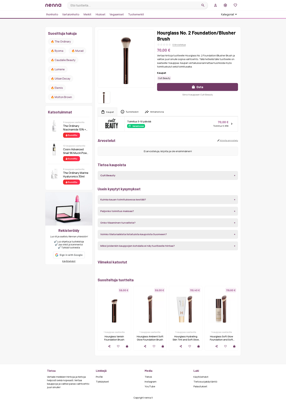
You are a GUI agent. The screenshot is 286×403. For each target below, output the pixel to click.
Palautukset (200, 386)
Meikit (87, 14)
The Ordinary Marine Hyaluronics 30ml (75, 174)
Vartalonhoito (70, 14)
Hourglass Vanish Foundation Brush (114, 338)
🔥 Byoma (57, 51)
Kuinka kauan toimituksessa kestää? (123, 199)
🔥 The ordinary (61, 41)
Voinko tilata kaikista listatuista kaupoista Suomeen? (133, 234)
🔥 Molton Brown (61, 97)
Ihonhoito (52, 14)
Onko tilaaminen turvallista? (118, 222)
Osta (199, 87)
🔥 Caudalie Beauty (63, 60)
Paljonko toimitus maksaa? (117, 211)
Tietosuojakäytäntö (205, 381)
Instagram (150, 381)
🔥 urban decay (60, 78)
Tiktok (148, 377)
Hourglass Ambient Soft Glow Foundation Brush (150, 338)
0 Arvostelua (179, 44)
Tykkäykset (102, 381)
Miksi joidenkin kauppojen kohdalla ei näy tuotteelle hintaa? (137, 246)
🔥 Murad (77, 51)
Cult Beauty (164, 78)
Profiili (99, 377)
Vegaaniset (117, 14)
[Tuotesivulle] (127, 346)
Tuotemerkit (136, 14)
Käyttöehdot (68, 261)
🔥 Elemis (57, 88)
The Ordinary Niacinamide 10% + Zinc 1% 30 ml (74, 127)
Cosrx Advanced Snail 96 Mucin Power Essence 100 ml (76, 151)
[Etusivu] (55, 5)
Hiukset (100, 14)
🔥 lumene (58, 69)
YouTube (150, 386)
